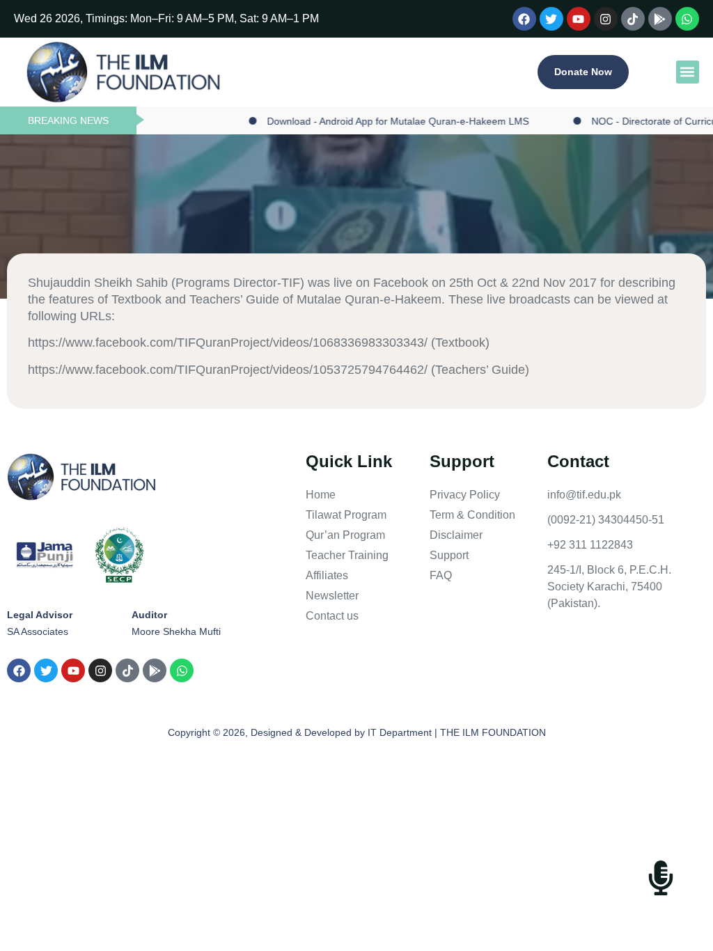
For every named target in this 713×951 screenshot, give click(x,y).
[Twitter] (551, 19)
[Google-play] (660, 19)
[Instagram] (606, 19)
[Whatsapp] (687, 19)
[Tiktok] (633, 19)
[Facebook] (524, 19)
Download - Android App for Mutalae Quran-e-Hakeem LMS (379, 121)
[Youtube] (578, 19)
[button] (687, 72)
